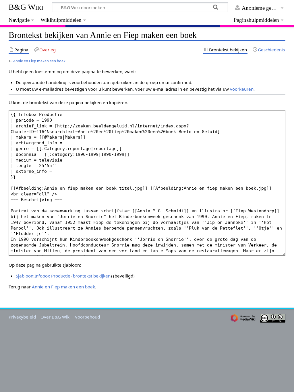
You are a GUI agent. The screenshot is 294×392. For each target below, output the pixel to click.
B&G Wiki (26, 7)
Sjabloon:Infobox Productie (43, 276)
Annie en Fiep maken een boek (39, 60)
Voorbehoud (87, 317)
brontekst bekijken (92, 276)
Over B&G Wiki (55, 317)
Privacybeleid (22, 317)
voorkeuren (242, 89)
